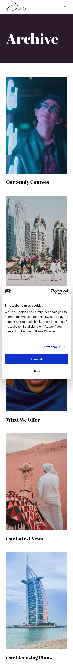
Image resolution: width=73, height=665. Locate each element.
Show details (51, 347)
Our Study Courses (27, 182)
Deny (36, 371)
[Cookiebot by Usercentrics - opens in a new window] (51, 291)
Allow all (36, 359)
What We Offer (23, 420)
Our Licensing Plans (29, 657)
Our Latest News (24, 538)
